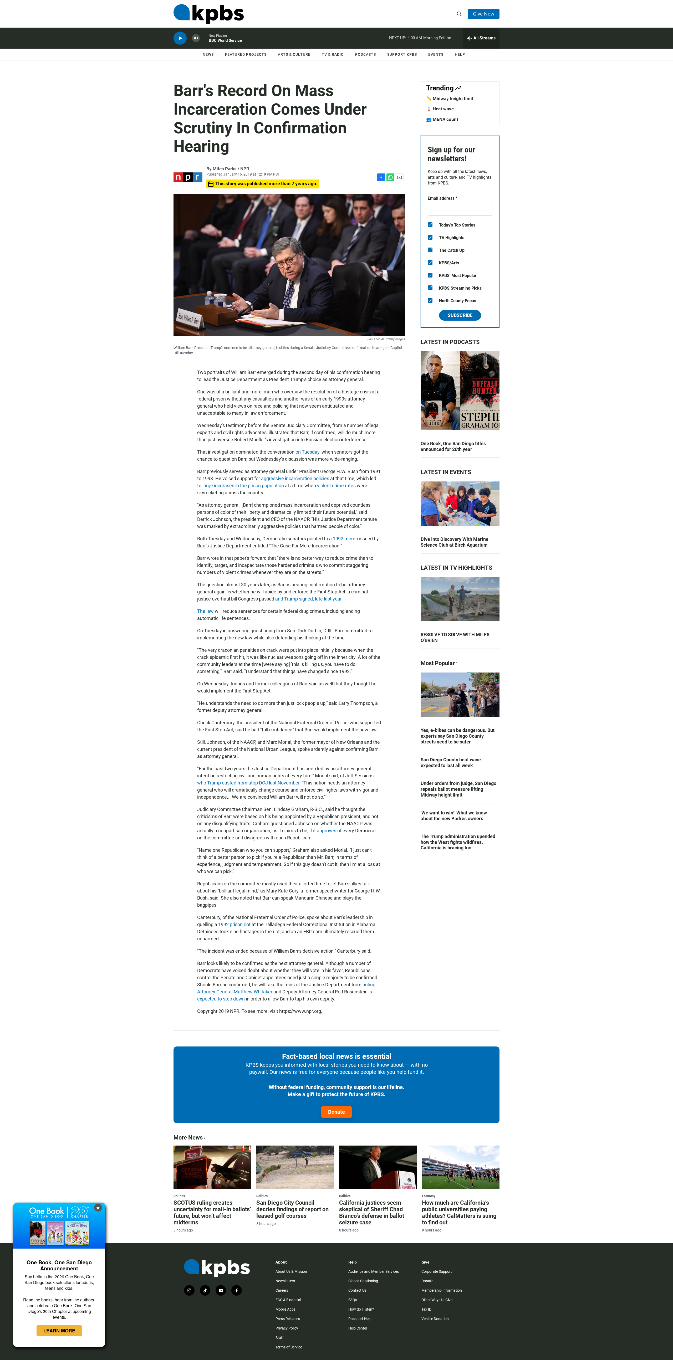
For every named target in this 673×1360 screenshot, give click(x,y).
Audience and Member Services (373, 1271)
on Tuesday (307, 452)
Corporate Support (436, 1271)
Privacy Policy (287, 1328)
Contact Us (357, 1290)
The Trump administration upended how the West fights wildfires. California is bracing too (458, 842)
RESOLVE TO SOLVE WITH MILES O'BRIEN (455, 637)
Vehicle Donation (435, 1319)
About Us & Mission (291, 1271)
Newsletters (285, 1281)
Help (460, 54)
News (208, 54)
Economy (428, 1196)
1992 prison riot (234, 924)
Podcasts (365, 54)
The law (206, 611)
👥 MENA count (442, 119)
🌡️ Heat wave (440, 108)
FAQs (352, 1300)
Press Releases (288, 1319)
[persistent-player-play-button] (180, 38)
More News (188, 1137)
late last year (328, 599)
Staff (280, 1338)
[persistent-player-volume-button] (195, 38)
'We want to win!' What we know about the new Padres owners (454, 815)
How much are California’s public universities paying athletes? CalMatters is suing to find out (459, 1212)
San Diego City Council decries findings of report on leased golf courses (292, 1209)
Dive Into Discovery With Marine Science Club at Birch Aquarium (454, 542)
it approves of (327, 830)
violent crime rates (336, 485)
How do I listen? (361, 1309)
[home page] (209, 14)
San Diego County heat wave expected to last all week (451, 762)
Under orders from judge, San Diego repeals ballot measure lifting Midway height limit (458, 789)
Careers (282, 1290)
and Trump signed (294, 599)
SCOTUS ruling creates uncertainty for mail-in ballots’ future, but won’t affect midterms (212, 1212)
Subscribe (460, 315)
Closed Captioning (363, 1281)
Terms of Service (289, 1347)
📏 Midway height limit (449, 98)
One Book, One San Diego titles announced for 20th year (453, 446)
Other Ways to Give (436, 1300)
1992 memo (345, 538)
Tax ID (426, 1309)
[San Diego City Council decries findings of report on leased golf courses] (295, 1167)
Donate (336, 1112)
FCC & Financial (288, 1300)
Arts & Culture (294, 54)
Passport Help (359, 1319)
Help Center (357, 1328)
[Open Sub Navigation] (218, 54)
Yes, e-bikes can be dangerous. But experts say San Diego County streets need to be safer (457, 736)
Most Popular (438, 663)
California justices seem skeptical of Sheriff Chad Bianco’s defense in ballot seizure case (371, 1212)
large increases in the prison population (243, 485)
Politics (179, 1196)
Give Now (483, 14)
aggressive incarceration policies (295, 478)
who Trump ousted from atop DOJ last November (248, 783)
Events (435, 54)
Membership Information (441, 1290)
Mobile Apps (285, 1309)
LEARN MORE (59, 1330)
